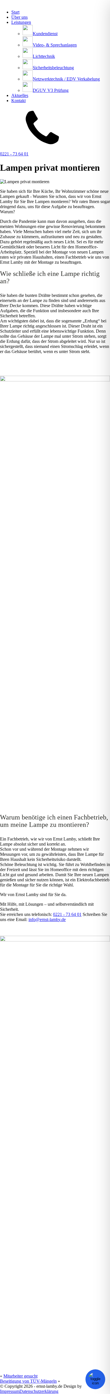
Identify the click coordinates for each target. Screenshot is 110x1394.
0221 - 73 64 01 (14, 153)
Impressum (9, 1391)
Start (15, 12)
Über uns (19, 17)
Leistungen (21, 22)
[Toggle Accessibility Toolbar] (95, 1379)
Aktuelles (19, 95)
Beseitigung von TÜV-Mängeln (28, 1381)
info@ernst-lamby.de (47, 919)
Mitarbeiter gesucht (20, 1376)
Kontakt (18, 100)
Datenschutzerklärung (38, 1391)
